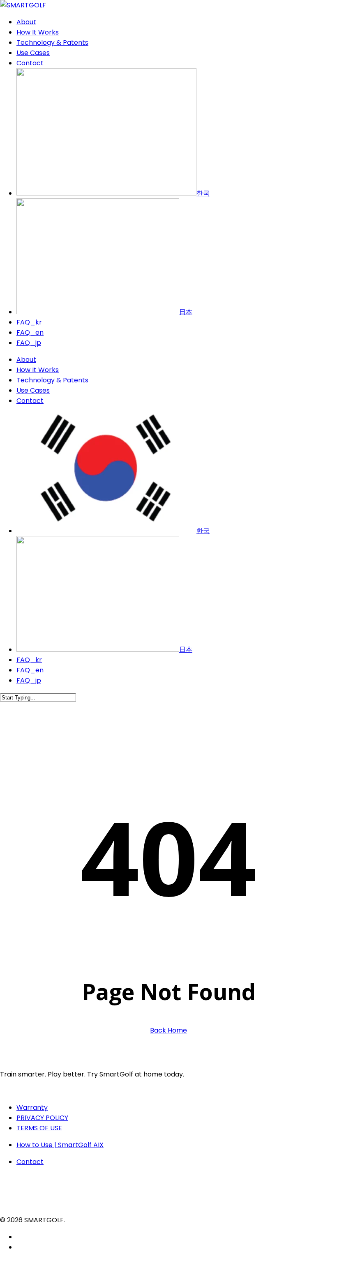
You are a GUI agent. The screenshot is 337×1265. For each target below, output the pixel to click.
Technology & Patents (52, 380)
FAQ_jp (28, 680)
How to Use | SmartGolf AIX (60, 1145)
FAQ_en (30, 670)
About (26, 359)
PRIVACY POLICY (42, 1117)
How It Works (37, 370)
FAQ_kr (29, 660)
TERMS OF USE (39, 1128)
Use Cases (33, 390)
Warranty (32, 1107)
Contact (30, 400)
